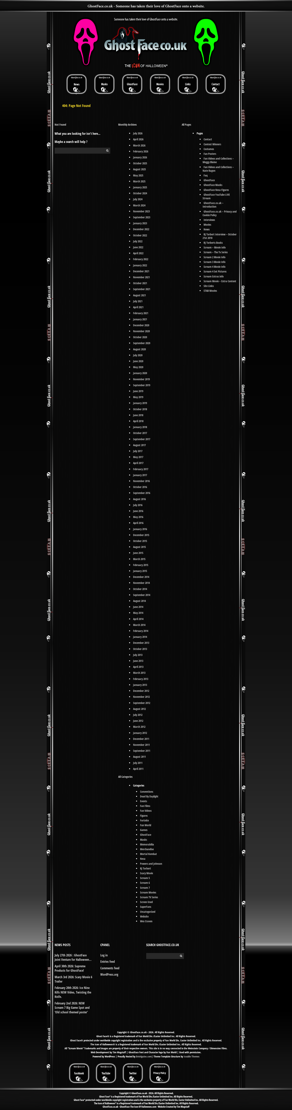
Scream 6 (145, 883)
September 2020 (141, 343)
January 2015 (140, 571)
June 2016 (138, 511)
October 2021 (140, 283)
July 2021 (137, 301)
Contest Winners (212, 144)
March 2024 (139, 205)
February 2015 (140, 565)
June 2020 (138, 361)
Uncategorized (147, 912)
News (207, 229)
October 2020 (140, 337)
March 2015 (139, 559)
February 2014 (140, 631)
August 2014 (139, 601)
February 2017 (140, 469)
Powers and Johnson (151, 863)
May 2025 (138, 175)
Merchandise (147, 849)
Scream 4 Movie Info (214, 267)
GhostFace (145, 835)
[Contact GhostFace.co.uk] (215, 83)
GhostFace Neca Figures (216, 190)
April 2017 (138, 463)
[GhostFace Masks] (104, 83)
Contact (208, 139)
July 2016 (137, 505)
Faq (206, 175)
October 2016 (140, 487)
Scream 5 (145, 878)
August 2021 (139, 295)
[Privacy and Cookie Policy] (159, 1064)
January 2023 (140, 223)
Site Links (209, 286)
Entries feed (107, 961)
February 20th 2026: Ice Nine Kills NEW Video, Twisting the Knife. (73, 992)
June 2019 (138, 391)
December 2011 (141, 739)
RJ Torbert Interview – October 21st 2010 (220, 236)
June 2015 (138, 553)
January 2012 (140, 733)
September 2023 (141, 217)
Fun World (145, 825)
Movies (207, 224)
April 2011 (138, 769)
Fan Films (145, 806)
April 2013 (138, 667)
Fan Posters (210, 154)
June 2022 (138, 247)
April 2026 (138, 139)
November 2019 (141, 379)
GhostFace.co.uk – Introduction (213, 204)
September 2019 (141, 385)
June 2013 (138, 661)
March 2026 (139, 145)
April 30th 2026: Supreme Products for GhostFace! (70, 968)
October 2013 (140, 649)
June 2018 (138, 415)
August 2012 (139, 709)
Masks (143, 839)
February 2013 (140, 679)
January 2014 (140, 637)
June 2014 (138, 607)
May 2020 (138, 367)
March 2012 (139, 727)
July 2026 (137, 133)
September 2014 (141, 595)
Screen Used (146, 902)
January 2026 (140, 157)
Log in (104, 955)
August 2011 (139, 757)
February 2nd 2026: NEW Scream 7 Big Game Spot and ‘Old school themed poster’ (72, 1007)
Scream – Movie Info (215, 247)
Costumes (209, 149)
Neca (142, 859)
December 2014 (141, 577)
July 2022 (137, 241)
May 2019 (138, 397)
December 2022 (141, 229)
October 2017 (140, 433)
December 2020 (141, 325)
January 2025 (140, 187)
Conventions (146, 791)
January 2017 (140, 475)
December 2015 (141, 535)
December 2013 (141, 643)
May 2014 (138, 613)
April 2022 (138, 253)
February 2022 (140, 259)
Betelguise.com (144, 1056)
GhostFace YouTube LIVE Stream (216, 196)
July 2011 (137, 763)
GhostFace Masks (213, 185)
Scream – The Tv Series (216, 252)
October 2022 (140, 235)
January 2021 (140, 319)
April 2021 (138, 307)
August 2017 (139, 445)
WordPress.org (109, 974)
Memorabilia (147, 844)
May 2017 (138, 457)
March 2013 (139, 673)
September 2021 (141, 289)
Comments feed (109, 968)
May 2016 (138, 517)
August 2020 (139, 349)
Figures (144, 815)
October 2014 (140, 589)
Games (143, 830)
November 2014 (141, 583)
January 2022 (140, 265)
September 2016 (141, 493)
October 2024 (140, 193)
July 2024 (137, 199)
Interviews (209, 220)
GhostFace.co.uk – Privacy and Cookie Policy (220, 213)
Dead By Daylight (149, 796)
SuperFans (145, 907)
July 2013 (137, 655)
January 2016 (140, 529)
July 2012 (137, 715)
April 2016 (138, 523)
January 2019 (140, 403)
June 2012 (138, 721)
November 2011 (141, 745)
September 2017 (141, 439)
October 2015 (140, 541)
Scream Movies (148, 892)
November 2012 (141, 697)
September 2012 (141, 703)
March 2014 (139, 625)
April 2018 (138, 421)
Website (144, 916)
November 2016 (141, 481)
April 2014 (138, 619)
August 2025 (139, 169)
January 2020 (140, 373)
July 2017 (137, 451)
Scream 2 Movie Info (214, 257)
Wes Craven (146, 921)
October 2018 (140, 409)
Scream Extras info (214, 276)
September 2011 (141, 751)
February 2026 (140, 151)
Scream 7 (145, 888)
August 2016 (139, 499)
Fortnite (144, 820)
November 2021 (141, 277)
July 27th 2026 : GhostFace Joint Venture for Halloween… (73, 957)
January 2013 (140, 685)
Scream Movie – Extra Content (220, 281)
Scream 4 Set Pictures (215, 271)
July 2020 (137, 355)
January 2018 (140, 427)
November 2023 (141, 211)
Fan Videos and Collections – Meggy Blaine (218, 160)
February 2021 (140, 313)
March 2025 (139, 181)
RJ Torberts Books (213, 243)
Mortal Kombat (148, 854)
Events (143, 801)
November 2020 (141, 331)
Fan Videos (146, 811)
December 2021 (141, 271)
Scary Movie (146, 873)
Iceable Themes (191, 1056)
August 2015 (139, 547)
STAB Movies (210, 291)
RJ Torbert (145, 868)
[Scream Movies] (160, 83)
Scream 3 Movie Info (214, 262)
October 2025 (140, 163)
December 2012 (141, 691)
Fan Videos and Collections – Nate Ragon (218, 168)
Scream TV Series (149, 897)
